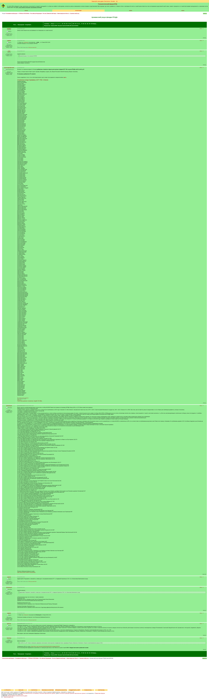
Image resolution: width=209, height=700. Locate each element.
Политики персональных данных (47, 693)
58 (70, 23)
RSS (22, 694)
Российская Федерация (36, 13)
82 (87, 23)
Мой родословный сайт (32, 47)
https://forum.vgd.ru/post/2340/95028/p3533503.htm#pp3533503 (45, 646)
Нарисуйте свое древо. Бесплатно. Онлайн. (103, 1)
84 (91, 23)
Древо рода (19, 399)
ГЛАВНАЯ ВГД (87, 690)
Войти (130, 10)
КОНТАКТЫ (34, 690)
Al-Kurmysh (9, 405)
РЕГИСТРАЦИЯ (78, 10)
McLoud (72, 25)
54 (62, 23)
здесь (65, 77)
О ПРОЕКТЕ (7, 690)
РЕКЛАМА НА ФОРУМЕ (48, 690)
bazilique (9, 28)
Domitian (76, 25)
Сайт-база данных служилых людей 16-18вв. (29, 401)
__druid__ (9, 51)
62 (79, 23)
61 (77, 23)
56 (66, 23)
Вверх (201, 28)
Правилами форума (100, 693)
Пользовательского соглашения (31, 693)
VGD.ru (26, 10)
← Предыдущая (20, 24)
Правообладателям (8, 697)
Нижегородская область (63, 13)
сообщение (25, 42)
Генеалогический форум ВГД (107, 4)
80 (83, 23)
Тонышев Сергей (62, 25)
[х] (116, 1)
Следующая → (28, 24)
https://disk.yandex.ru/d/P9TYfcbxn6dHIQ (26, 572)
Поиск (182, 10)
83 (89, 23)
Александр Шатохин (9, 67)
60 (75, 23)
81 (85, 23)
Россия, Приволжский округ (49, 13)
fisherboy (9, 638)
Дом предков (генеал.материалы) (22, 397)
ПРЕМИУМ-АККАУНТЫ (61, 690)
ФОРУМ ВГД (101, 690)
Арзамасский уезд (74, 13)
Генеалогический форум (8, 658)
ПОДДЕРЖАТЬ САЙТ (74, 690)
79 (81, 23)
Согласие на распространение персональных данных (72, 693)
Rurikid (67, 25)
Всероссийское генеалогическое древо (17, 695)
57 (68, 23)
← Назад (52, 23)
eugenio (9, 40)
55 (64, 23)
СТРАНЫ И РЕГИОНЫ (24, 13)
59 (73, 23)
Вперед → (94, 23)
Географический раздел (12, 13)
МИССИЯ (21, 690)
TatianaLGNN (54, 25)
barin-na (9, 623)
